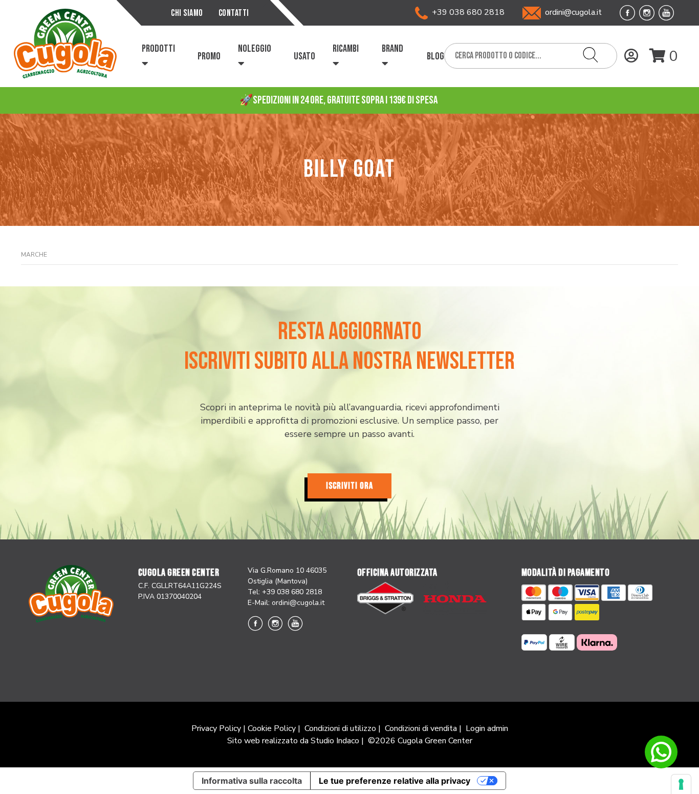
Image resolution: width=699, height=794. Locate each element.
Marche (34, 254)
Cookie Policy (272, 728)
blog (435, 56)
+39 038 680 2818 (466, 12)
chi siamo (187, 13)
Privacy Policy (216, 728)
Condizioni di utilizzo (340, 728)
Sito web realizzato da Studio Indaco (293, 740)
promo (209, 56)
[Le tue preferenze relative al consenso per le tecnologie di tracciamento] (681, 784)
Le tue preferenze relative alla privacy (394, 781)
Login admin (487, 728)
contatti (234, 13)
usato (304, 56)
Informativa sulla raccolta (252, 781)
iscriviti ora (349, 485)
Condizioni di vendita (421, 728)
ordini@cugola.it (573, 12)
